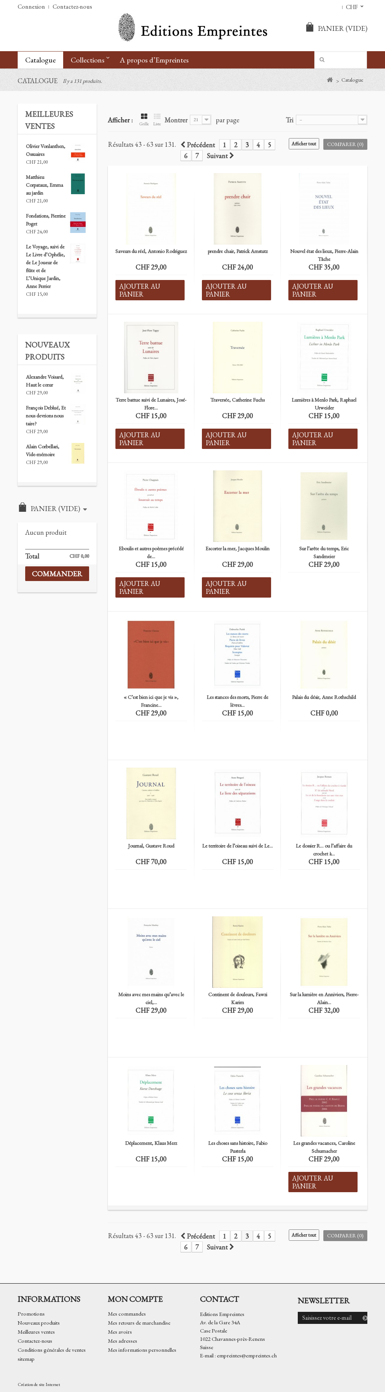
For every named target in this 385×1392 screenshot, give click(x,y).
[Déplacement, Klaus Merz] (151, 1100)
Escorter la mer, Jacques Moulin (238, 548)
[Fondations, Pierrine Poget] (78, 222)
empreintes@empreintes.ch (247, 1355)
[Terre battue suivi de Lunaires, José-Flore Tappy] (151, 357)
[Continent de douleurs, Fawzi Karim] (237, 952)
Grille (144, 123)
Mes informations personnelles (142, 1349)
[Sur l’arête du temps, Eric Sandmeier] (324, 506)
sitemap (26, 1358)
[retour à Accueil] (329, 80)
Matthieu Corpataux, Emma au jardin (44, 184)
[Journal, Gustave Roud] (151, 803)
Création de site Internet (39, 1384)
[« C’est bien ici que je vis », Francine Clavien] (151, 655)
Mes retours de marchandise (139, 1322)
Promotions (31, 1313)
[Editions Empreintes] (192, 28)
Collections (88, 60)
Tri (290, 120)
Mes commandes (127, 1313)
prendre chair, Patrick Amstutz (238, 251)
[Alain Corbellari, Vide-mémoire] (78, 453)
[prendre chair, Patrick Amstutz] (237, 209)
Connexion (31, 7)
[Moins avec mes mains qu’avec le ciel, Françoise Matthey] (151, 952)
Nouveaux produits (39, 1322)
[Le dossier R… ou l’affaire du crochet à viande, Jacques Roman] (324, 803)
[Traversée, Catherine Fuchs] (237, 357)
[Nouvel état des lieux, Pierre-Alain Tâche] (324, 209)
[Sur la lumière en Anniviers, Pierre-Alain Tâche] (324, 952)
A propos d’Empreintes (154, 60)
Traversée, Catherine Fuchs (238, 399)
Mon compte (135, 1298)
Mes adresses (122, 1340)
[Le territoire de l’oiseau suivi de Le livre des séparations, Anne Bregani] (237, 803)
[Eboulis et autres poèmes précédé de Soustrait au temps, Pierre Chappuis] (151, 506)
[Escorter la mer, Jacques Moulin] (237, 506)
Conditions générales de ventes (52, 1349)
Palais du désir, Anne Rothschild (324, 697)
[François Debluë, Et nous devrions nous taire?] (78, 414)
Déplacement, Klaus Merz (151, 1142)
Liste (157, 123)
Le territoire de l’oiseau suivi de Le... (237, 845)
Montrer (176, 120)
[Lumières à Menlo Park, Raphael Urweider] (324, 357)
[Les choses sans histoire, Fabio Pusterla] (237, 1100)
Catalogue (40, 60)
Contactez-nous (72, 7)
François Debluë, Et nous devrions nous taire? (46, 415)
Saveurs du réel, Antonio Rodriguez (151, 251)
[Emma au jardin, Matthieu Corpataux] (78, 183)
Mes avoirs (120, 1331)
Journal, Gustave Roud (151, 845)
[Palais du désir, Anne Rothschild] (324, 655)
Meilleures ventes (36, 1331)
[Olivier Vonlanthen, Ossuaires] (78, 153)
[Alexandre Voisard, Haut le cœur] (78, 383)
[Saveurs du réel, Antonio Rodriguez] (151, 209)
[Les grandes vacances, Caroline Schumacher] (324, 1100)
